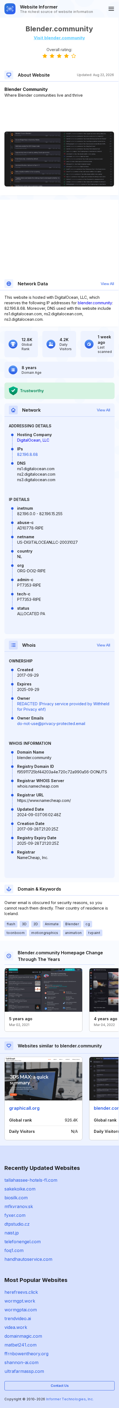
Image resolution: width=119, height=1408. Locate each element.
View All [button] (107, 283)
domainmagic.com (23, 1336)
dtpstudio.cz (17, 1224)
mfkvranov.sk (18, 1206)
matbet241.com (20, 1345)
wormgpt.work (19, 1301)
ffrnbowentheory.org (26, 1353)
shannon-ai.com (21, 1362)
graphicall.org (24, 1108)
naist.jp (11, 1233)
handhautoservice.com (28, 1259)
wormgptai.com (20, 1309)
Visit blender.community (59, 37)
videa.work (15, 1327)
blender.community (95, 302)
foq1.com (14, 1250)
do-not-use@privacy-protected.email (51, 723)
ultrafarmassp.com (24, 1371)
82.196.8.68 (27, 454)
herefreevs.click (21, 1292)
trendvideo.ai (17, 1318)
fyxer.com (14, 1215)
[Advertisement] (59, 115)
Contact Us (60, 1386)
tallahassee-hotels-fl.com (30, 1180)
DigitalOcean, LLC (33, 440)
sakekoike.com (19, 1189)
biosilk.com (16, 1197)
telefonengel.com (22, 1241)
